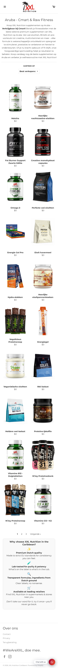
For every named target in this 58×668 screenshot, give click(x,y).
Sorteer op (29, 66)
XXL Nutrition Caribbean (18, 665)
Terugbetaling (10, 642)
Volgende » (35, 534)
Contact (7, 634)
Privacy (6, 638)
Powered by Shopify (35, 665)
